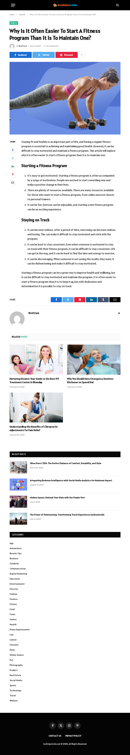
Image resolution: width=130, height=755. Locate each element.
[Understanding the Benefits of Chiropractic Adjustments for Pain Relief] (36, 407)
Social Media (16, 680)
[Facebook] (13, 150)
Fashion (13, 594)
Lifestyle (14, 644)
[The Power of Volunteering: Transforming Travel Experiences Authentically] (18, 519)
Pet (11, 660)
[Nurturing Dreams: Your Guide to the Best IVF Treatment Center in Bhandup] (36, 360)
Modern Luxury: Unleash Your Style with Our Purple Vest (57, 497)
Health (14, 23)
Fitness (13, 604)
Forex (12, 614)
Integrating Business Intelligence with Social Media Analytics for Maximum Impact (71, 480)
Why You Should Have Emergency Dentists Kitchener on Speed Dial (90, 380)
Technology (15, 690)
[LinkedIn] (13, 166)
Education (15, 578)
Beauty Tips (15, 553)
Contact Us (55, 736)
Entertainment (17, 583)
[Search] (117, 5)
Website (14, 700)
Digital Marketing (18, 573)
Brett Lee (23, 46)
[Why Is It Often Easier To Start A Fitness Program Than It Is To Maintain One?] (65, 98)
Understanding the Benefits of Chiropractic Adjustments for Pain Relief (34, 428)
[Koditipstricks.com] (65, 5)
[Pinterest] (13, 174)
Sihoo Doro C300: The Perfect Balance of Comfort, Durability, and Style (65, 463)
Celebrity (14, 563)
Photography (16, 665)
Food (12, 609)
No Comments (52, 46)
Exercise (14, 588)
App (11, 543)
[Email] (13, 182)
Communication (18, 568)
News (12, 649)
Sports (13, 685)
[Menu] (13, 5)
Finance (14, 599)
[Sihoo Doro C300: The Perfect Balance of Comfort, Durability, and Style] (18, 467)
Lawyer (13, 639)
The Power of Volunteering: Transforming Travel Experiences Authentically (67, 514)
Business (14, 558)
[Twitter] (13, 158)
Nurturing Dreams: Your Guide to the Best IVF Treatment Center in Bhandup (34, 380)
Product (14, 670)
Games (13, 619)
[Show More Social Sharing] (81, 55)
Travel (13, 695)
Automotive (16, 548)
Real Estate (15, 675)
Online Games (17, 654)
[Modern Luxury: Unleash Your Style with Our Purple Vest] (18, 502)
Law (11, 634)
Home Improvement (20, 629)
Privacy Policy (73, 736)
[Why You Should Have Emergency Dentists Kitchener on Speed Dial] (93, 360)
